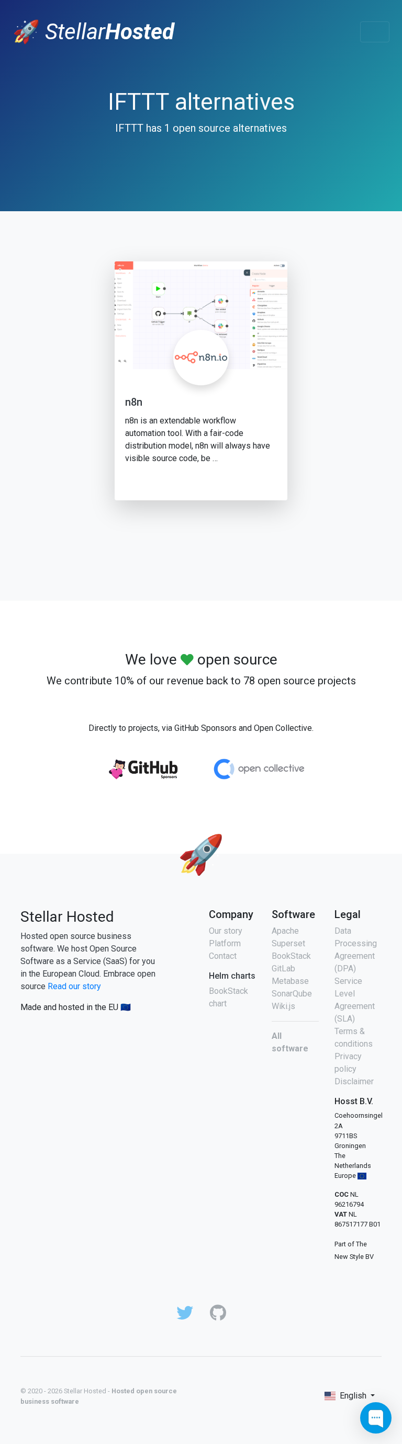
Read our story (74, 986)
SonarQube (292, 994)
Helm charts (232, 976)
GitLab (283, 968)
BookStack (291, 956)
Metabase (290, 981)
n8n (133, 402)
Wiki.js (283, 1006)
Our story (225, 931)
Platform (225, 943)
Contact (223, 956)
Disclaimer (354, 1081)
